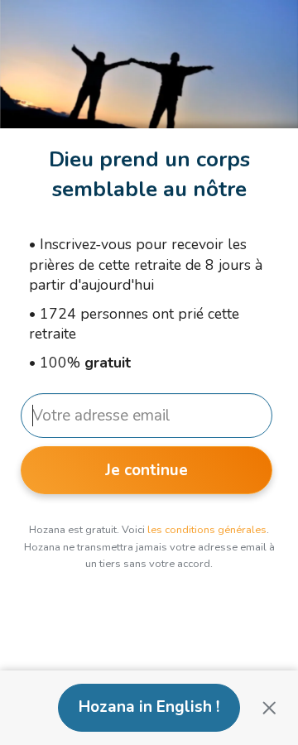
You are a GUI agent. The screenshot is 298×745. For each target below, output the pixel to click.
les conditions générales (207, 529)
